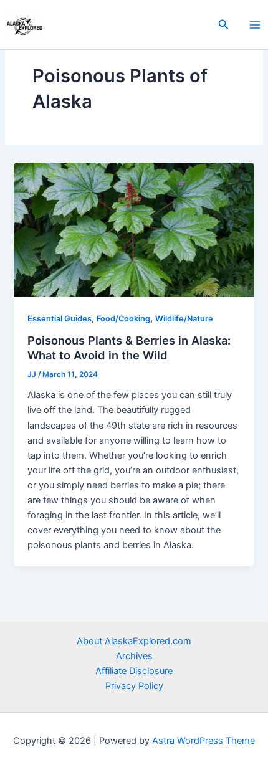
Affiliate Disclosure (134, 671)
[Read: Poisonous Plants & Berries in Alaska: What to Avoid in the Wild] (134, 229)
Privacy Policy (134, 686)
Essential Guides (59, 318)
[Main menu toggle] (255, 25)
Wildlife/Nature (184, 318)
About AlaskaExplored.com (134, 641)
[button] (223, 24)
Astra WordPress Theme (203, 740)
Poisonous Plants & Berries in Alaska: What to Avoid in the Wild (129, 347)
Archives (134, 656)
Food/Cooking (123, 318)
